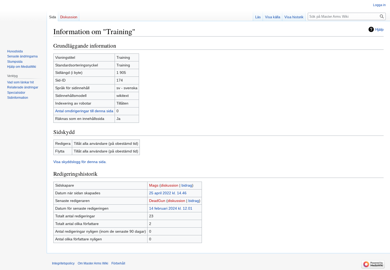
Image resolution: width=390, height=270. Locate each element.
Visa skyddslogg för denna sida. (80, 162)
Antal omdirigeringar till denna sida (84, 111)
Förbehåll (118, 263)
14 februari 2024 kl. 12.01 (170, 208)
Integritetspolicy (63, 263)
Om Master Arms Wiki (93, 263)
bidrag (186, 185)
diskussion (169, 185)
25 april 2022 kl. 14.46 (168, 193)
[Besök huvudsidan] (23, 21)
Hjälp (379, 29)
